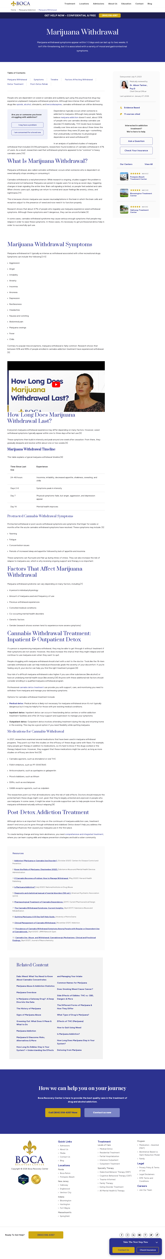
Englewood (65, 1189)
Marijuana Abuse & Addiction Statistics (35, 986)
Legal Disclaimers (146, 1174)
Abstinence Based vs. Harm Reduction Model (149, 1153)
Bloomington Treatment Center (141, 194)
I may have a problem (27, 125)
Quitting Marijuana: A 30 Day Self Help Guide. (34, 917)
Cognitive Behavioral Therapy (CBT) (116, 1176)
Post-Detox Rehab (39, 84)
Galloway (64, 1185)
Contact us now (102, 1112)
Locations (64, 1165)
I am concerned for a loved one (27, 132)
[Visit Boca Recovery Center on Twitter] (151, 1235)
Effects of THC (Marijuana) (70, 1021)
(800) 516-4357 (110, 15)
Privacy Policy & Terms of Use (149, 1169)
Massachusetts (64, 1212)
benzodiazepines (54, 104)
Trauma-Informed (107, 1179)
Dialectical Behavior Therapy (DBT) (115, 1172)
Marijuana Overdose (26, 992)
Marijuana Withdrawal (17, 79)
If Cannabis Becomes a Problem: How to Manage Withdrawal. (41, 878)
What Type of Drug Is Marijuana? (73, 1015)
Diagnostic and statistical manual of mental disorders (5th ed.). (42, 893)
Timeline (54, 79)
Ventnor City (65, 1192)
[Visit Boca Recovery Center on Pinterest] (145, 1235)
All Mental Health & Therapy (112, 1191)
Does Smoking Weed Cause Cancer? (75, 989)
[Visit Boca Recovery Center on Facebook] (121, 1235)
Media (62, 1153)
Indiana (61, 1197)
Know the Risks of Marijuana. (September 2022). (36, 869)
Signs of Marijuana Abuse (28, 1015)
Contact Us (65, 1157)
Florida (61, 1169)
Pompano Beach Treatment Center (138, 178)
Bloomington (65, 1200)
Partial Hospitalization (109, 1156)
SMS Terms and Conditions (146, 1179)
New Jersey (63, 1181)
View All (149, 164)
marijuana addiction (69, 117)
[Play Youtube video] (56, 384)
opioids (19, 104)
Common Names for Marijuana (72, 983)
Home (13, 10)
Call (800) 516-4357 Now (62, 1112)
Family (142, 1159)
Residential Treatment (110, 1152)
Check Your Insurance (136, 150)
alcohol (27, 104)
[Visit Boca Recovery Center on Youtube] (139, 1235)
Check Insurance (148, 1250)
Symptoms (39, 79)
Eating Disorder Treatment (111, 1187)
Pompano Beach (67, 1177)
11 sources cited (132, 114)
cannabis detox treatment (31, 687)
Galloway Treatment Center (139, 211)
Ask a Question (136, 141)
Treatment (104, 1141)
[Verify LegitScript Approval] (23, 1183)
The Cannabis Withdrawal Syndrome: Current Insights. (39, 908)
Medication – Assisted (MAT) (149, 1146)
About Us (64, 1149)
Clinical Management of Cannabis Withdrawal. (35, 923)
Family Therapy (106, 1183)
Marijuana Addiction (27, 10)
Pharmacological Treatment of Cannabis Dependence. (39, 902)
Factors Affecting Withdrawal (79, 79)
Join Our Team (145, 1190)
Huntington (65, 1204)
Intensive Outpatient (109, 1160)
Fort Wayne (65, 1208)
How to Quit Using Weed (69, 1027)
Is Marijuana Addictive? (24, 887)
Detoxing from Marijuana (69, 1050)
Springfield (64, 1216)
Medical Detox (106, 1149)
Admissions (65, 1146)
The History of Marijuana (28, 1008)
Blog (62, 1160)
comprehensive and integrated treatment (84, 834)
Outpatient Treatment (110, 1164)
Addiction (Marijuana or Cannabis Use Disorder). (35, 861)
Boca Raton (65, 1173)
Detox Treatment (15, 84)
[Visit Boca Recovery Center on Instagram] (127, 1235)
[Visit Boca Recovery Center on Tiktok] (157, 1235)
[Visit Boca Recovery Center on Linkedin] (133, 1235)
